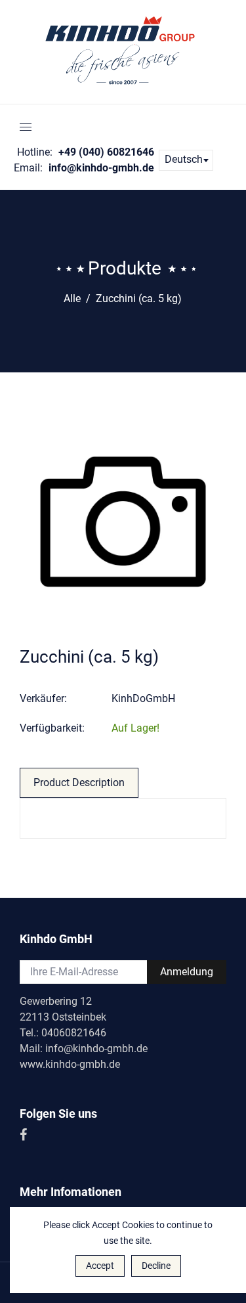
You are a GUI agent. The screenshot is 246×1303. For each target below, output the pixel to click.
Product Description (79, 782)
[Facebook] (25, 1136)
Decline (156, 1265)
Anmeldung (186, 971)
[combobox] (186, 160)
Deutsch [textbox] (184, 159)
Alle (72, 298)
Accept (100, 1265)
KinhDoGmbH (143, 698)
